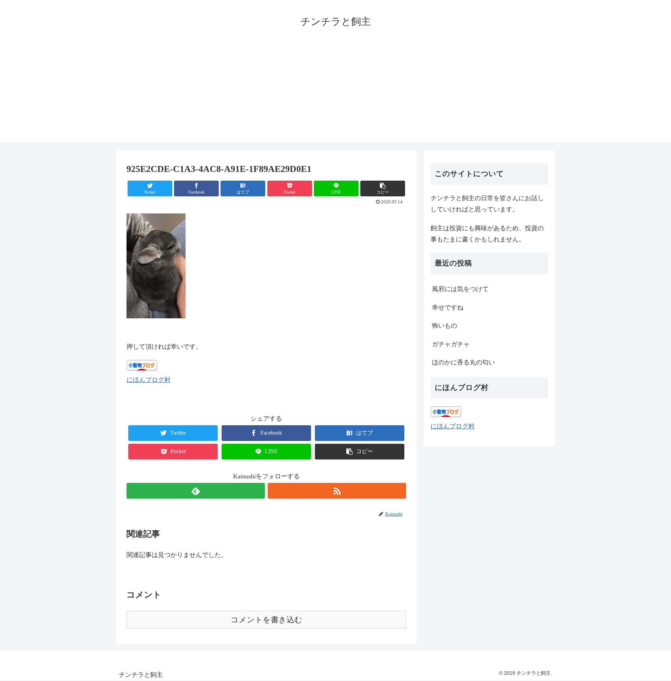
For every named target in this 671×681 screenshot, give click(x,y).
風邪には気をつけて (460, 288)
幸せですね (447, 307)
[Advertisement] (335, 93)
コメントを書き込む (266, 619)
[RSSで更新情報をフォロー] (337, 491)
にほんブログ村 (149, 379)
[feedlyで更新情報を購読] (196, 491)
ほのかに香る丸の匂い (463, 362)
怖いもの (444, 325)
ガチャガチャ (451, 344)
